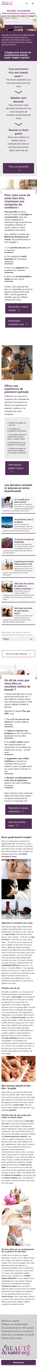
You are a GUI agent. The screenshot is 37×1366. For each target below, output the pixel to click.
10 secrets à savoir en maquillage (24, 540)
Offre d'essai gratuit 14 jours (15, 466)
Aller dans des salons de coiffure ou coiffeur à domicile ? (24, 586)
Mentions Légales (10, 1320)
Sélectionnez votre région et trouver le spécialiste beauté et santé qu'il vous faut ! (17, 633)
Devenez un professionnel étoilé (17, 1334)
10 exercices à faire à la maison (23, 520)
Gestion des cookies (11, 1338)
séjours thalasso (11, 1178)
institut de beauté (19, 1017)
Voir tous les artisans (16, 653)
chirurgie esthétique (9, 1038)
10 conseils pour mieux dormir (21, 500)
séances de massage (13, 1175)
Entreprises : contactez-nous (16, 322)
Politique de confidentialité (14, 1324)
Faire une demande (18, 166)
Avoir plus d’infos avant (17, 823)
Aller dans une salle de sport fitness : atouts (23, 611)
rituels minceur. (7, 1296)
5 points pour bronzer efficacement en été (24, 562)
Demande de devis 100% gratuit (17, 1327)
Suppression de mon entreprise (17, 1331)
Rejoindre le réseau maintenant (18, 809)
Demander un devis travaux (18, 308)
